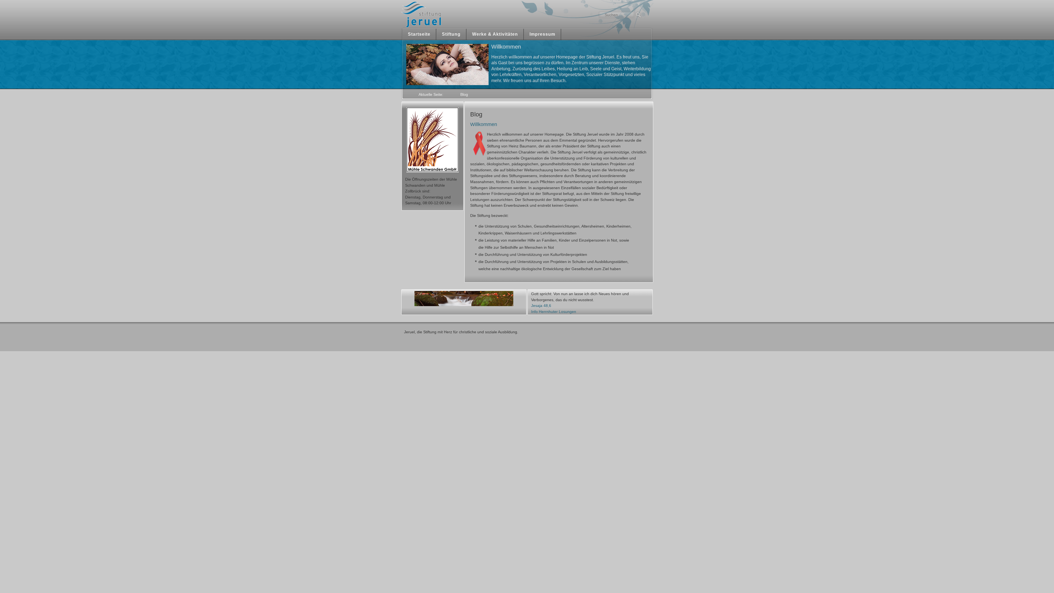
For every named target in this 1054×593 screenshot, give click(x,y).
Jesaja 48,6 (541, 305)
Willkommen (483, 124)
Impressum (542, 34)
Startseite (419, 34)
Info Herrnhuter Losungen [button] (553, 311)
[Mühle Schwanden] (432, 139)
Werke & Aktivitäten (495, 34)
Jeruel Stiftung (437, 14)
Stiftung (451, 34)
